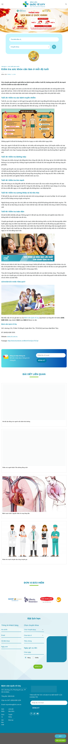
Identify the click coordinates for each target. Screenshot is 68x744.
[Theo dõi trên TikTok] (34, 713)
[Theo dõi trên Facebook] (31, 713)
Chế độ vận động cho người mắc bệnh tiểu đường (16, 421)
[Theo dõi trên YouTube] (37, 713)
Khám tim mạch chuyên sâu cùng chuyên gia (14, 559)
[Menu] (2, 4)
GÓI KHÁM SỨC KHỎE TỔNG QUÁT (13, 282)
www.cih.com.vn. (12, 336)
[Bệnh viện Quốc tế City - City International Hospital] (34, 4)
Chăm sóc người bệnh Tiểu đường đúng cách (15, 467)
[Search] (66, 4)
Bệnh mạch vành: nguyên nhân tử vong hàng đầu (16, 513)
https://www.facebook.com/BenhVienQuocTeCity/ (23, 341)
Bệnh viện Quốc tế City (31, 318)
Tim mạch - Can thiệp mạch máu (10, 66)
